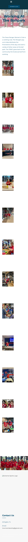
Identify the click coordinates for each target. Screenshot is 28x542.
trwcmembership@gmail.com (12, 528)
